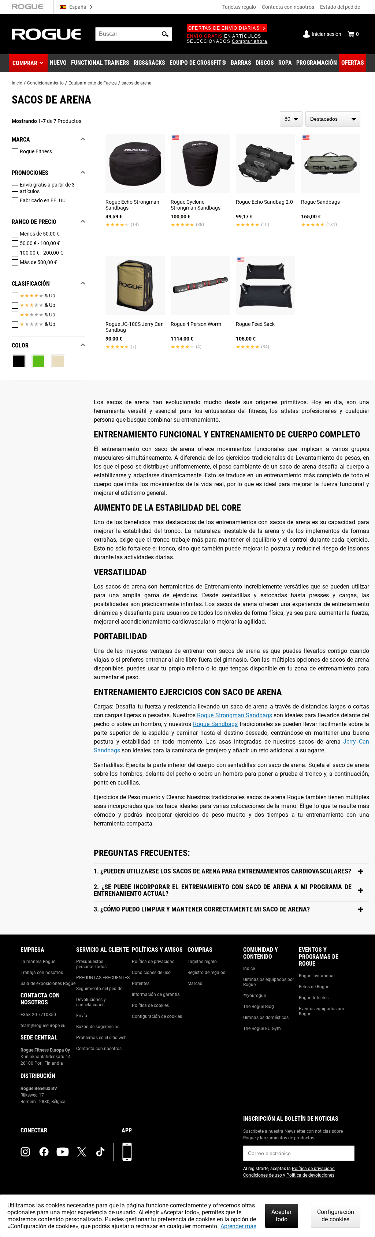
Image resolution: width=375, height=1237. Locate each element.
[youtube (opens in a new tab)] (62, 1152)
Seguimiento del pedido (99, 988)
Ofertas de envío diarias (224, 28)
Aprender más (238, 1226)
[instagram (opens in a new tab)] (25, 1152)
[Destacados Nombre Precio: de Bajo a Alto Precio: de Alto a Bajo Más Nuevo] (332, 119)
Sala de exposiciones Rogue (48, 983)
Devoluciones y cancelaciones (91, 1002)
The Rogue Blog (258, 1006)
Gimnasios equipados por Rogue (268, 982)
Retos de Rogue (314, 986)
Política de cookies (150, 1005)
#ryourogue (254, 995)
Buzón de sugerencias (97, 1026)
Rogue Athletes (313, 997)
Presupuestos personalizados (91, 964)
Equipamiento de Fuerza (92, 83)
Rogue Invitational (317, 975)
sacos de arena (137, 83)
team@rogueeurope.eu (43, 1025)
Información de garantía (156, 994)
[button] (165, 34)
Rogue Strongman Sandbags (234, 715)
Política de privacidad (153, 961)
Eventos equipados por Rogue (321, 1011)
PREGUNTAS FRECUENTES (103, 977)
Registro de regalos (206, 972)
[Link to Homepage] (46, 34)
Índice (249, 968)
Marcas (195, 983)
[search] (133, 34)
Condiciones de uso (151, 972)
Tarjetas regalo (239, 7)
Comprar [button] (24, 63)
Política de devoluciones (310, 1175)
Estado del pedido (340, 7)
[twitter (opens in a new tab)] (82, 1152)
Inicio (17, 83)
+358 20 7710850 (38, 1014)
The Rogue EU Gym (262, 1028)
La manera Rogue (38, 961)
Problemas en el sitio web (101, 1037)
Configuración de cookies (157, 1016)
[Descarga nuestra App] (127, 1152)
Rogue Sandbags (215, 724)
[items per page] (291, 119)
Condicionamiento (45, 83)
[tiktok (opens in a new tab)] (100, 1152)
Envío (81, 1015)
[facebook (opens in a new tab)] (44, 1152)
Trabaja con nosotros (42, 972)
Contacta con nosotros (288, 7)
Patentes (140, 983)
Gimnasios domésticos (266, 1017)
